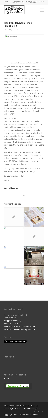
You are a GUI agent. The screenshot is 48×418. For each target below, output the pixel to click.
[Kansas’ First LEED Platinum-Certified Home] (34, 275)
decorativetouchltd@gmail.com (22, 329)
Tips (6, 30)
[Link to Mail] (42, 411)
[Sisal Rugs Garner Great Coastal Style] (34, 256)
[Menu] (40, 10)
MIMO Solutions (17, 409)
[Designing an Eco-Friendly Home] (14, 234)
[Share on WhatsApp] (24, 195)
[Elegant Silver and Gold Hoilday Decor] (14, 273)
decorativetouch (18, 30)
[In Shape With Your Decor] (14, 216)
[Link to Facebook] (35, 411)
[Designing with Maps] (34, 217)
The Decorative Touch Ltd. (29, 406)
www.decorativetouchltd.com (23, 326)
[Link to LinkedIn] (39, 411)
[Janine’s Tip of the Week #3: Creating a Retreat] (34, 236)
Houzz (6, 378)
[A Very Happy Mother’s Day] (14, 256)
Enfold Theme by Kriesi (32, 409)
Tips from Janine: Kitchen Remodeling (18, 24)
